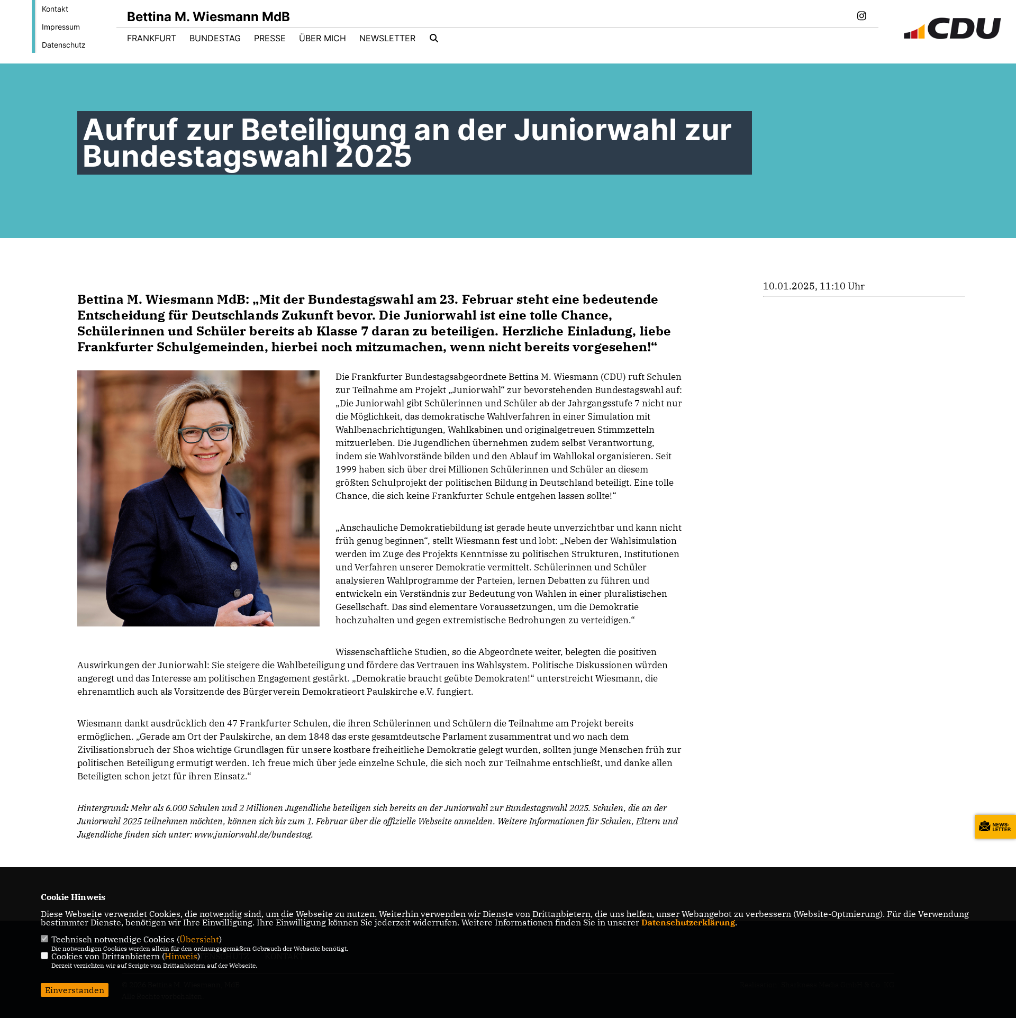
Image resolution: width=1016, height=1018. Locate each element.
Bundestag (215, 38)
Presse (270, 38)
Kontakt (55, 8)
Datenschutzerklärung (688, 922)
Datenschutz (64, 44)
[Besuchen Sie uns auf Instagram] (861, 17)
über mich (322, 38)
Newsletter (387, 38)
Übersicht (199, 939)
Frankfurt (151, 38)
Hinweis (181, 956)
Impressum (61, 26)
